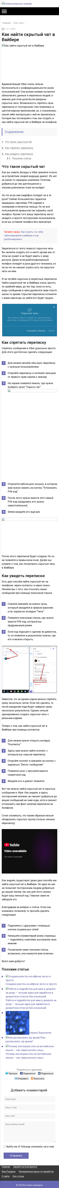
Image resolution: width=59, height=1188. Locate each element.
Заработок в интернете (25, 1167)
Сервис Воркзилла (40, 1032)
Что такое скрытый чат (17, 141)
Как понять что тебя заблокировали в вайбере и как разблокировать (23, 235)
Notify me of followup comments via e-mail (30, 1146)
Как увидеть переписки (17, 153)
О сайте (6, 1176)
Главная (6, 1167)
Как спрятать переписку (17, 147)
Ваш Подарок (9, 1171)
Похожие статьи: (19, 158)
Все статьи (18, 1176)
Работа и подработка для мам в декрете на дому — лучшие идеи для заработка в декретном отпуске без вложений (31, 1004)
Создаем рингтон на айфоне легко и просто (31, 984)
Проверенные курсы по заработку (36, 1171)
